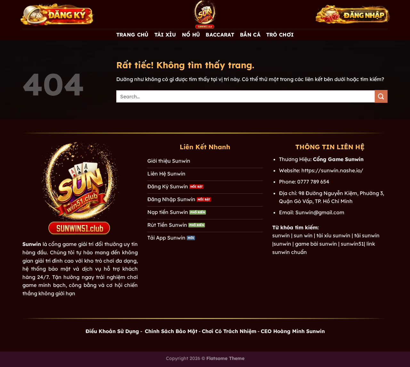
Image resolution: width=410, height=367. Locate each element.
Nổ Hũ (191, 34)
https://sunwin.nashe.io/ (332, 170)
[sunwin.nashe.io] (205, 14)
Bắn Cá (250, 34)
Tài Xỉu (165, 34)
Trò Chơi (280, 34)
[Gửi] (381, 96)
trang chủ (132, 34)
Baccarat (220, 34)
